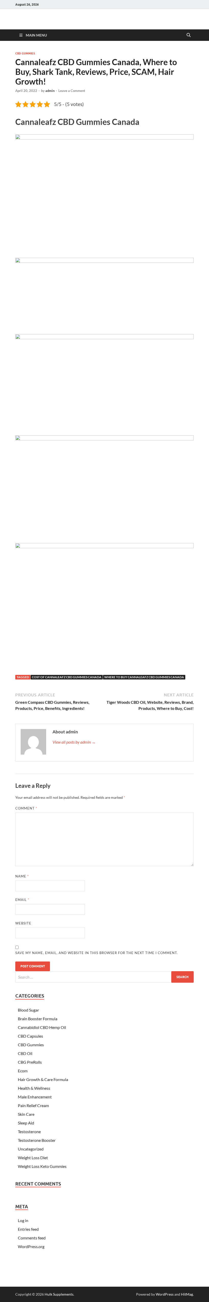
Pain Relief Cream (33, 1105)
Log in (23, 1220)
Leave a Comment (71, 91)
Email (22, 900)
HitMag (187, 1294)
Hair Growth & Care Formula (43, 1079)
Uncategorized (31, 1148)
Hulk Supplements (59, 1294)
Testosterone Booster (37, 1140)
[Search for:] (104, 977)
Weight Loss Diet (33, 1157)
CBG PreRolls (30, 1062)
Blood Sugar (28, 1009)
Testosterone (29, 1131)
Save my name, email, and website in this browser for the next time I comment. (96, 953)
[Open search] (188, 35)
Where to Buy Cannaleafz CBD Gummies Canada (144, 677)
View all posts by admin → (74, 742)
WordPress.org (31, 1246)
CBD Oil (25, 1053)
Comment (26, 808)
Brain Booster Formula (37, 1018)
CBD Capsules (30, 1036)
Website (23, 923)
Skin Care (26, 1114)
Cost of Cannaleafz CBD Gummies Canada (66, 677)
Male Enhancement (35, 1096)
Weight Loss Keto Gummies (42, 1166)
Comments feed (32, 1237)
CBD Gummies (25, 53)
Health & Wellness (34, 1088)
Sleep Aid (26, 1122)
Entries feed (28, 1229)
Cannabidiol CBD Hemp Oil (42, 1027)
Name (22, 876)
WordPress (165, 1294)
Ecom (23, 1070)
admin (50, 91)
